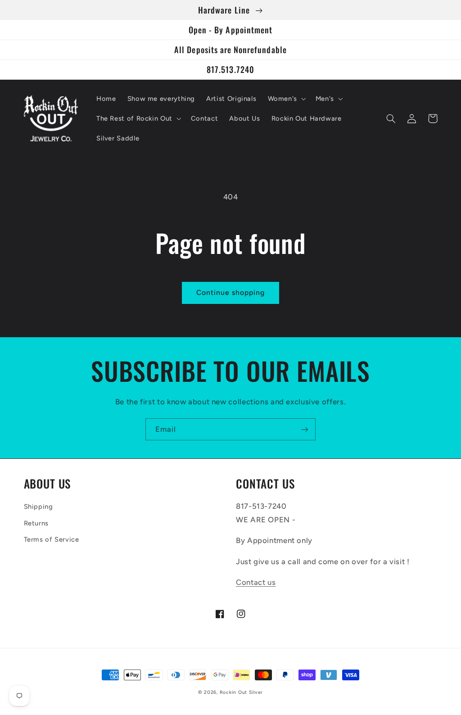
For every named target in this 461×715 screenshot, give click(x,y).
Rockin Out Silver (241, 692)
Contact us (256, 582)
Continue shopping (230, 292)
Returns (36, 523)
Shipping (38, 506)
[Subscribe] (304, 429)
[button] (286, 99)
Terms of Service (51, 539)
